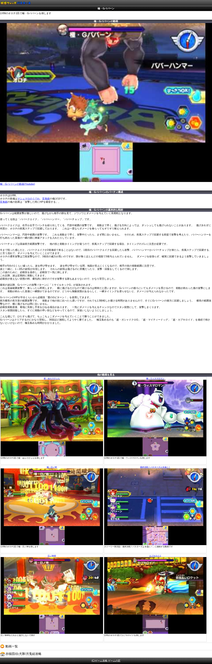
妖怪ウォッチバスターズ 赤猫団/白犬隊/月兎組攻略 (15, 3)
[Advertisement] (106, 351)
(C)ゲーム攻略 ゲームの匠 (106, 660)
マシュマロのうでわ (28, 198)
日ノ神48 (52, 556)
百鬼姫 (46, 198)
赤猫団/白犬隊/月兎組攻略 (23, 653)
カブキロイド (155, 556)
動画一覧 (11, 646)
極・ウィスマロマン (155, 378)
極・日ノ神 (52, 467)
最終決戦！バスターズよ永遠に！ (155, 467)
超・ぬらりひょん (52, 378)
